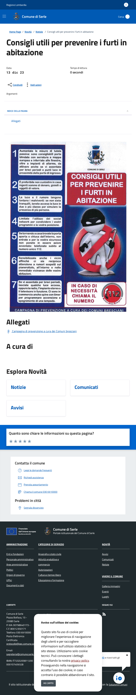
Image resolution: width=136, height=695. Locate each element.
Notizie (39, 32)
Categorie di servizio (51, 544)
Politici (9, 570)
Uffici (9, 580)
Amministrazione (17, 544)
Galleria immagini (111, 586)
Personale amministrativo (19, 559)
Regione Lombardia (16, 5)
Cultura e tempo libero (49, 575)
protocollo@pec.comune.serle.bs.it (24, 644)
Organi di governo (15, 575)
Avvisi (105, 554)
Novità (28, 32)
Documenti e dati (15, 585)
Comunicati (108, 559)
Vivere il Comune (112, 576)
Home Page (15, 32)
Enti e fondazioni (15, 554)
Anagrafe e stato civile (49, 554)
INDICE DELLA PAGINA (17, 111)
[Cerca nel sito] (127, 16)
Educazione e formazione (51, 580)
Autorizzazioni (45, 570)
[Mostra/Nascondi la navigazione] (4, 16)
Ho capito (48, 683)
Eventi (105, 591)
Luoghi (105, 597)
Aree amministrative (17, 564)
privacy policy (80, 660)
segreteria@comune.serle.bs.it (22, 654)
